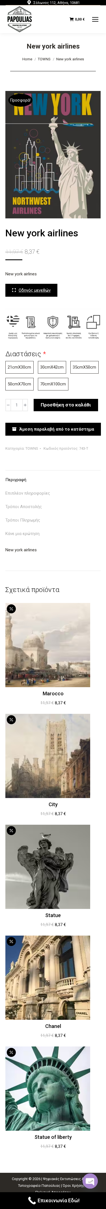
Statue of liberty (53, 1137)
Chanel (53, 1026)
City (53, 804)
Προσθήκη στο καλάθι (66, 405)
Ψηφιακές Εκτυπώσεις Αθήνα (67, 1179)
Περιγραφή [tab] (15, 479)
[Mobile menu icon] (95, 19)
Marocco (53, 693)
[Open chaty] (90, 1180)
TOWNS (31, 448)
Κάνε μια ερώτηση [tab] (22, 533)
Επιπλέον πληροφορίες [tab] (27, 493)
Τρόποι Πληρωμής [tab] (22, 520)
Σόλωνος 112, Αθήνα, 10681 (56, 3)
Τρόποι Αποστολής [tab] (23, 506)
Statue (53, 915)
